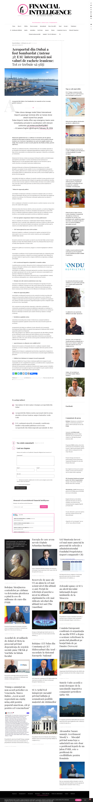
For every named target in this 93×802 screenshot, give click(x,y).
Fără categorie (34, 43)
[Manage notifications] (90, 799)
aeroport (33, 377)
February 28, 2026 (46, 128)
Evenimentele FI (53, 22)
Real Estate (40, 30)
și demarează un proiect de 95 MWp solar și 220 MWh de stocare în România (75, 491)
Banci (60, 26)
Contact (66, 793)
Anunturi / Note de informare (50, 34)
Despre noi (14, 793)
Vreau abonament (36, 22)
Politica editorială (45, 793)
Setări (85, 800)
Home (13, 26)
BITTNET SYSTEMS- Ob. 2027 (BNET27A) (23, 527)
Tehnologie (74, 26)
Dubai (39, 377)
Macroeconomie (34, 26)
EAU (42, 377)
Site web (19, 473)
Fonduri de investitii (76, 581)
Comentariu (20, 455)
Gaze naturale (41, 639)
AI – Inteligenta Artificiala (16, 30)
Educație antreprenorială (34, 34)
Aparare (47, 30)
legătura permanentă (18, 379)
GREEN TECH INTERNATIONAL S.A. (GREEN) (24, 518)
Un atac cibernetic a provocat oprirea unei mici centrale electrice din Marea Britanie (75, 513)
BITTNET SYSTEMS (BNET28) (21, 532)
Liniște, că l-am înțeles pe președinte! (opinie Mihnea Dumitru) (73, 373)
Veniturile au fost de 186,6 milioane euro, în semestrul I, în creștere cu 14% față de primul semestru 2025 (74, 436)
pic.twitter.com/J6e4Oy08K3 (37, 125)
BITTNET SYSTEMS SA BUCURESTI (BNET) (24, 523)
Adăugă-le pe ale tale (39, 443)
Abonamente (30, 793)
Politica (26, 26)
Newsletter (37, 793)
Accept (78, 800)
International (43, 26)
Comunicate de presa (62, 30)
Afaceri (20, 26)
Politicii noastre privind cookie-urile (46, 801)
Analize (26, 30)
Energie (66, 26)
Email (38, 467)
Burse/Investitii (52, 26)
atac (36, 377)
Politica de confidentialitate (57, 793)
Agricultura (32, 30)
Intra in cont (45, 22)
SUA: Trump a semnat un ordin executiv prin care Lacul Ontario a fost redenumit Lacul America (74, 93)
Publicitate (73, 793)
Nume (18, 467)
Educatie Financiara (74, 30)
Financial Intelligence (16, 43)
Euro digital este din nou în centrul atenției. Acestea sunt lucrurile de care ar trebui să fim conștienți (74, 470)
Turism (52, 30)
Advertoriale (13, 583)
